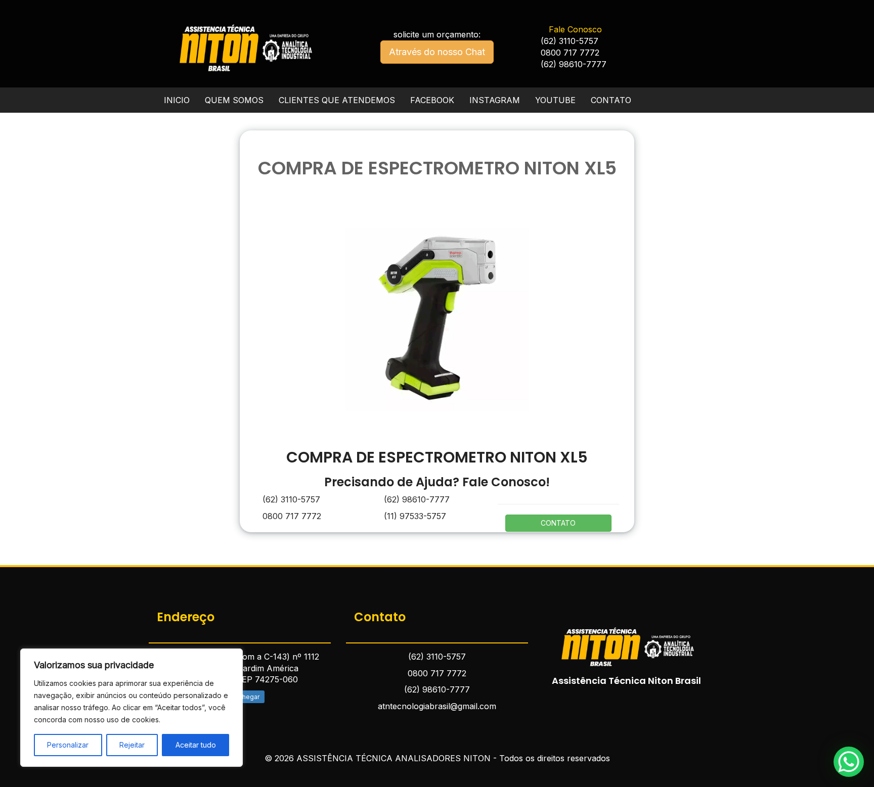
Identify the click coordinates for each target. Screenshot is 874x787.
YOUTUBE (555, 100)
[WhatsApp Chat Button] (849, 762)
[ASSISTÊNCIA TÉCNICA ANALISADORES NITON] (626, 640)
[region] (131, 708)
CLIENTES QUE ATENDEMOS (337, 100)
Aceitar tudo (196, 744)
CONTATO (611, 100)
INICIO (177, 100)
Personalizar (68, 744)
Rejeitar (132, 744)
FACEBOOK (432, 100)
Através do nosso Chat (437, 52)
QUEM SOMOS (234, 100)
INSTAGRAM (494, 100)
